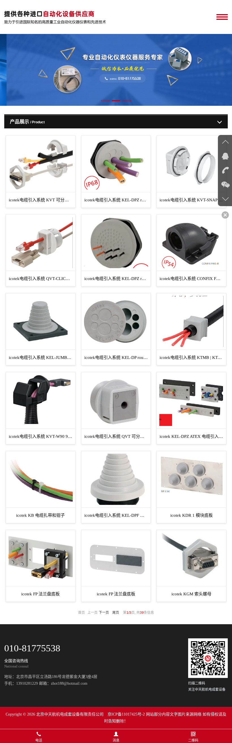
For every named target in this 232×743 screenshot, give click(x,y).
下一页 (104, 613)
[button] (105, 100)
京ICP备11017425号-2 (126, 714)
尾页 (115, 613)
